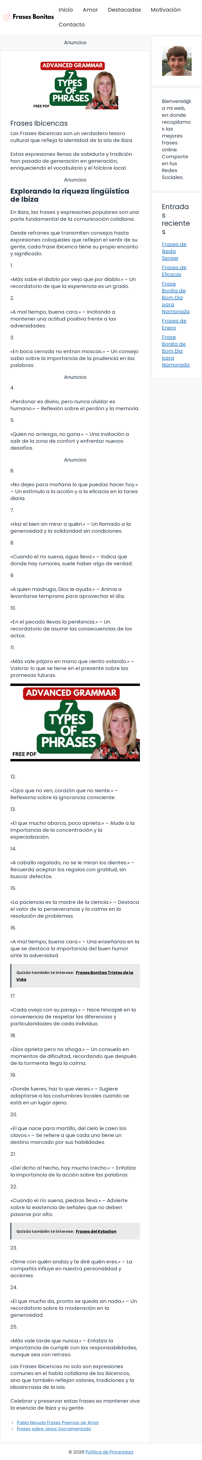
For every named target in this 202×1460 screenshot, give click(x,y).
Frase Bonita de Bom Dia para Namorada (176, 297)
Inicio (66, 10)
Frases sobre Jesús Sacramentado (54, 1429)
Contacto (72, 24)
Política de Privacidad (109, 1452)
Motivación (166, 10)
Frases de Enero (174, 324)
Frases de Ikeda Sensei (174, 251)
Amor (90, 10)
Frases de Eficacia (174, 271)
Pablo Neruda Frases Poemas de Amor (58, 1423)
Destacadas (124, 10)
